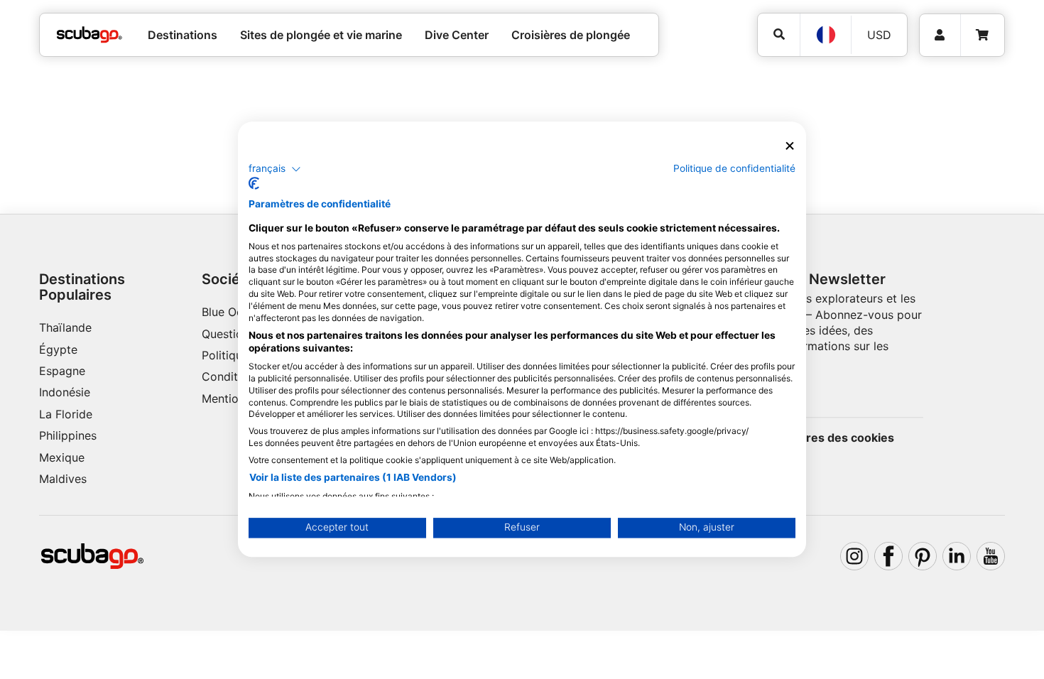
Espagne (62, 371)
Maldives (63, 479)
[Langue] (825, 34)
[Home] (89, 34)
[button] (275, 169)
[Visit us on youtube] (991, 556)
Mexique (62, 457)
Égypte (58, 349)
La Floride (65, 414)
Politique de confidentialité (734, 168)
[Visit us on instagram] (854, 556)
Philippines (68, 435)
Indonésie (64, 392)
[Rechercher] (779, 34)
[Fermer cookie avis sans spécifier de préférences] (789, 146)
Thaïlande (65, 327)
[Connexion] (940, 35)
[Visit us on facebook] (888, 556)
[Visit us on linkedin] (956, 556)
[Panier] (982, 35)
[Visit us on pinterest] (922, 556)
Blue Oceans (235, 312)
